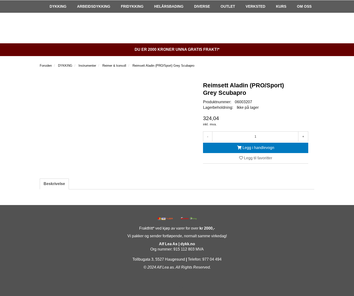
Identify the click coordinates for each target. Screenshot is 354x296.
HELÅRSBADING (169, 6)
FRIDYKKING (132, 6)
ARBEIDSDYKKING (93, 6)
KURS (281, 6)
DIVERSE (202, 6)
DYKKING (58, 6)
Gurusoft (177, 287)
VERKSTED (255, 6)
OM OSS (304, 6)
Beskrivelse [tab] (54, 184)
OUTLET (228, 6)
